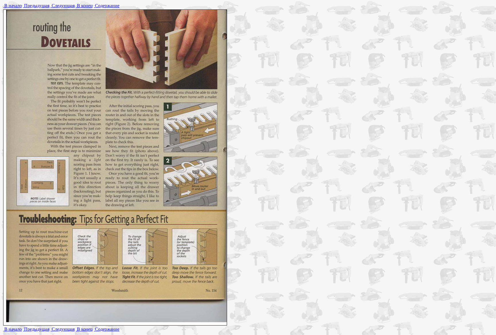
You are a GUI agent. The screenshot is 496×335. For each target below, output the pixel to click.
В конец (84, 5)
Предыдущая (36, 5)
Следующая (63, 5)
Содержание (106, 5)
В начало (12, 5)
